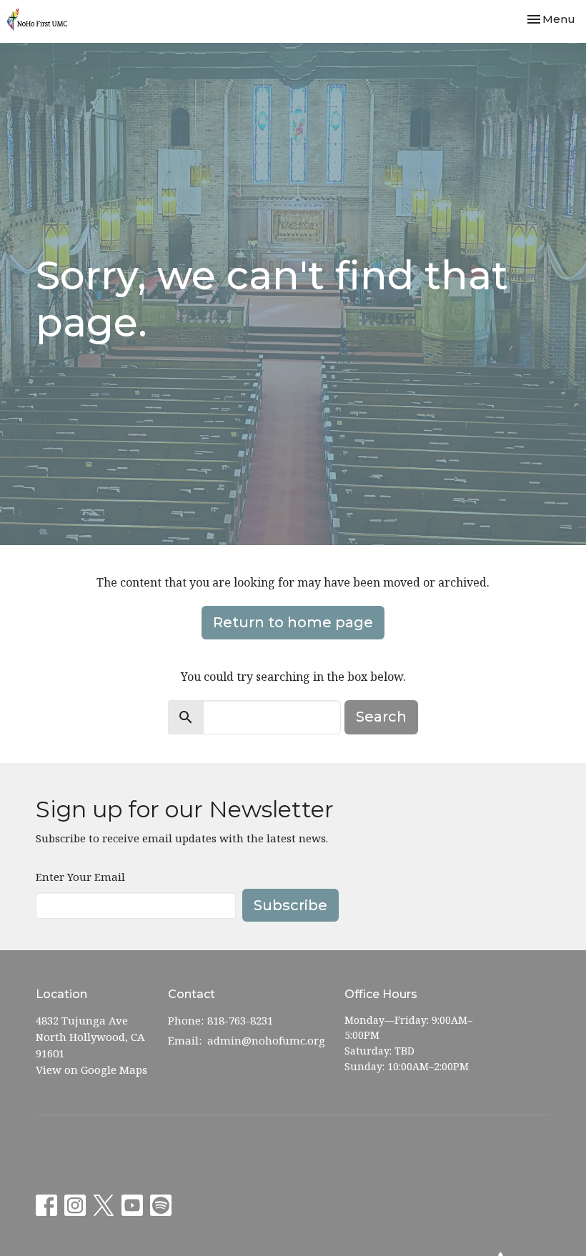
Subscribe (290, 905)
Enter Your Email (80, 876)
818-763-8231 (240, 1020)
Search (381, 716)
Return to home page (293, 622)
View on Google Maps (91, 1069)
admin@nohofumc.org (266, 1040)
